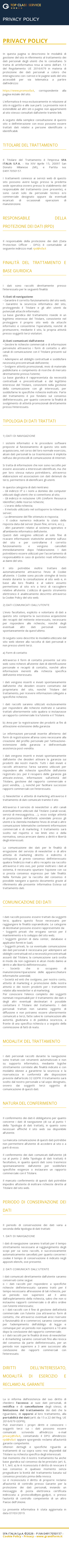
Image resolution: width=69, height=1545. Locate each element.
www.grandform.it (49, 1536)
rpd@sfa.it (39, 248)
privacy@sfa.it (11, 1436)
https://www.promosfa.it (18, 90)
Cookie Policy (12, 1536)
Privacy (29, 1536)
